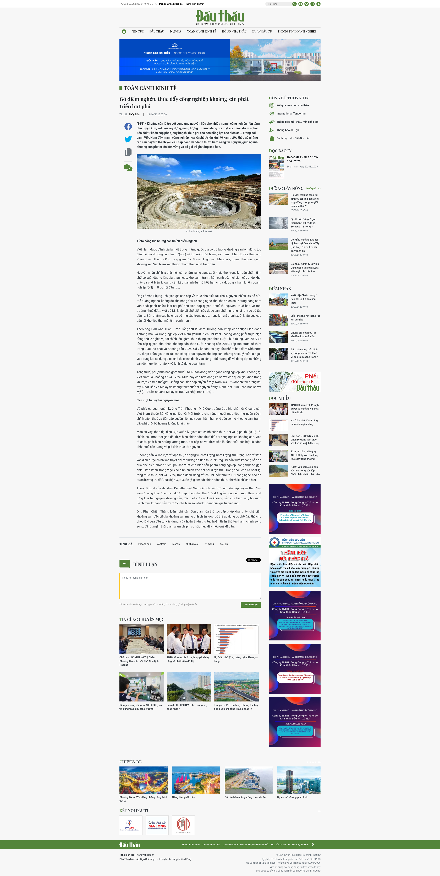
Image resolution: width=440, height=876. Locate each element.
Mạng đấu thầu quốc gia (171, 4)
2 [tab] (311, 762)
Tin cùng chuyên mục (141, 619)
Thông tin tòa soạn (191, 844)
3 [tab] (314, 762)
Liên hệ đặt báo (230, 844)
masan (176, 544)
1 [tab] (308, 762)
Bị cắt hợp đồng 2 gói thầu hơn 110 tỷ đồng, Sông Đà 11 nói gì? (303, 223)
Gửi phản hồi (314, 188)
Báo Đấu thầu (220, 17)
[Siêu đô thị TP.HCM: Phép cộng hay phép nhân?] (189, 687)
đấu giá (224, 544)
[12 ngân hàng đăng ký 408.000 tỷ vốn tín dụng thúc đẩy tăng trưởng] (141, 687)
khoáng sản (144, 544)
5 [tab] (320, 762)
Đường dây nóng (286, 188)
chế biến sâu (192, 544)
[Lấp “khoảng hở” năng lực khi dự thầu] (278, 320)
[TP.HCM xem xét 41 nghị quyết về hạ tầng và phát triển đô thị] (189, 639)
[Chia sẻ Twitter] (306, 4)
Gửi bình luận (251, 604)
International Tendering (291, 113)
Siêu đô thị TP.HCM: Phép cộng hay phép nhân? (187, 707)
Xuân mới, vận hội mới (237, 797)
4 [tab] (317, 762)
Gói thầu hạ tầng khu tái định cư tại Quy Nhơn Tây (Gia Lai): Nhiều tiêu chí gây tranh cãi (305, 245)
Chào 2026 (283, 797)
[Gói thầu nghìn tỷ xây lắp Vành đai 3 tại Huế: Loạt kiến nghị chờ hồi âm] (278, 268)
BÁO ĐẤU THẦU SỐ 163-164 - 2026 (302, 159)
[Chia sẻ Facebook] (300, 4)
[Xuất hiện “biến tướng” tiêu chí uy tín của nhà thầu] (278, 299)
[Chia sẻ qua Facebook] (128, 126)
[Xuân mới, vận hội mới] (249, 780)
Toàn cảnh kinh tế (201, 31)
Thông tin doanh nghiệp (297, 31)
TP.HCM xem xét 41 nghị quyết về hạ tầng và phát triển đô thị (188, 659)
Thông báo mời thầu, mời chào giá (297, 121)
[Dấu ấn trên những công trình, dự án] (143, 780)
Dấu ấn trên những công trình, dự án (139, 797)
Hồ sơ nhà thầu (234, 31)
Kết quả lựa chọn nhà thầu (293, 105)
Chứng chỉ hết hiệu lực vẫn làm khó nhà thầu (303, 334)
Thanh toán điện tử (194, 4)
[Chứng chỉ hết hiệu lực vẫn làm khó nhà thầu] (278, 337)
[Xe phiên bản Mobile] (312, 4)
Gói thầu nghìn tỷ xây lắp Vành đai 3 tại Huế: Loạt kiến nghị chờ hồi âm (305, 267)
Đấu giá (175, 31)
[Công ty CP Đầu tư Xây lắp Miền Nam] (183, 825)
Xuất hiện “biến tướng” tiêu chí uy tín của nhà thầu (304, 299)
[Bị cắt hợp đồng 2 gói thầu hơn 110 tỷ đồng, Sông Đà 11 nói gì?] (278, 223)
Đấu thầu (157, 31)
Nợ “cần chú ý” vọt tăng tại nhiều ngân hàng (236, 659)
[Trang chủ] (124, 31)
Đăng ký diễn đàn (300, 844)
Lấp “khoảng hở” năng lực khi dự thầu (305, 317)
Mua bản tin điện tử (280, 844)
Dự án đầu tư (262, 31)
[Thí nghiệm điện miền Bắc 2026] (129, 825)
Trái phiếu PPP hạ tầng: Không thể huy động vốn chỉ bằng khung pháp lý (236, 707)
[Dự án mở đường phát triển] (196, 780)
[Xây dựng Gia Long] (157, 825)
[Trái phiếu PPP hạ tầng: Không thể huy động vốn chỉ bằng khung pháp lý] (236, 687)
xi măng (209, 544)
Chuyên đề (130, 761)
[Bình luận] (128, 165)
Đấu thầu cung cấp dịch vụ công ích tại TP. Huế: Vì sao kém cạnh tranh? (304, 353)
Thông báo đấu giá (288, 130)
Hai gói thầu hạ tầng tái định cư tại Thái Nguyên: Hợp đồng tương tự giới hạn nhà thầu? (305, 200)
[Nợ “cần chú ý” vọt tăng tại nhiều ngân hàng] (236, 639)
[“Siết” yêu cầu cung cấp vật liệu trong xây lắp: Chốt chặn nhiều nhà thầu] (278, 471)
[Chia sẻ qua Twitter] (128, 139)
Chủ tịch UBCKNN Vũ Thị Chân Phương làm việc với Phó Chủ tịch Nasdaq (138, 661)
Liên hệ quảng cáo (211, 844)
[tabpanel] (143, 782)
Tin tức (138, 31)
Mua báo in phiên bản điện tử (254, 844)
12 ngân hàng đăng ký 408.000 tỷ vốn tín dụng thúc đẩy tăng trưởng (141, 707)
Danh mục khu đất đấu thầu (293, 138)
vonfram (161, 544)
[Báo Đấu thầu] (129, 844)
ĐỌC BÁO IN (280, 150)
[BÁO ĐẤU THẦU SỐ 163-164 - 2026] (276, 167)
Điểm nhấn (280, 288)
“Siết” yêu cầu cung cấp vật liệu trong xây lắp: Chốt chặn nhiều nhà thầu (305, 470)
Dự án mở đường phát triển (187, 797)
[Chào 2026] (301, 780)
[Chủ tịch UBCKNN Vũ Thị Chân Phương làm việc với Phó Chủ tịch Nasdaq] (141, 639)
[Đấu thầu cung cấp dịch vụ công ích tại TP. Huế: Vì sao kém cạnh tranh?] (278, 354)
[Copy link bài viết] (128, 152)
